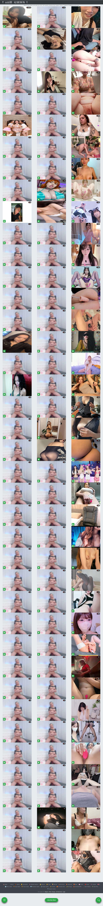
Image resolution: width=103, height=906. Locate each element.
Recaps (53, 891)
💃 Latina (17, 884)
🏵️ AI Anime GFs (61, 886)
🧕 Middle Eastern (33, 884)
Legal (64, 891)
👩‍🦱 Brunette (62, 884)
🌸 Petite (81, 884)
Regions (46, 891)
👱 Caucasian (24, 884)
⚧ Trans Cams (25, 886)
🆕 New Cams (8, 886)
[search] (98, 900)
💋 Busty (87, 884)
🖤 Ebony (11, 884)
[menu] (4, 900)
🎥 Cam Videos (87, 886)
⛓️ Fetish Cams (45, 886)
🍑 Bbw (75, 884)
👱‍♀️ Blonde (54, 884)
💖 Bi (99, 884)
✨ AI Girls (52, 886)
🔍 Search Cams (51, 889)
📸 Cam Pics (95, 886)
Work (50, 891)
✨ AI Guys (69, 886)
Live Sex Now (51, 900)
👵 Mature (42, 884)
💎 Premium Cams (34, 886)
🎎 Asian (5, 884)
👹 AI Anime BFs (77, 886)
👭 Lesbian (93, 884)
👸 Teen (48, 884)
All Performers (59, 891)
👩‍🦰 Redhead (69, 884)
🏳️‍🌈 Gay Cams (16, 886)
